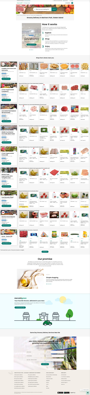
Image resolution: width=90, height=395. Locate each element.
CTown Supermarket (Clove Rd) (8, 154)
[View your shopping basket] (72, 3)
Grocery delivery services (65, 380)
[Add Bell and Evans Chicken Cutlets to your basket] (47, 68)
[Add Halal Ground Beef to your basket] (37, 217)
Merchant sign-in (64, 382)
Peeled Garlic (83, 72)
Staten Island (33, 15)
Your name (48, 352)
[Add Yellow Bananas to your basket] (27, 89)
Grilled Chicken (52, 72)
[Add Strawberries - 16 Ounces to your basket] (47, 217)
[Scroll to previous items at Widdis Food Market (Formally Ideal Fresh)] (18, 134)
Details (25, 72)
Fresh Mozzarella (32, 72)
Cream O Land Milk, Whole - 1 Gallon (43, 94)
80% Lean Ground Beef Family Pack (64, 115)
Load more (45, 251)
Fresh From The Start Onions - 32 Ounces (63, 202)
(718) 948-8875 (4, 135)
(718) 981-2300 (4, 179)
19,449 (6, 142)
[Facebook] (70, 392)
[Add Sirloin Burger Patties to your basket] (78, 68)
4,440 (6, 205)
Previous (45, 279)
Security (47, 388)
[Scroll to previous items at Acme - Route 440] (18, 239)
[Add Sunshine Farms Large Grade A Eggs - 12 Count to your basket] (68, 153)
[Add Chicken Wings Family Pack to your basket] (57, 153)
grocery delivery (18, 374)
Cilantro (82, 93)
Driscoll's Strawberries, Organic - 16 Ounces (74, 137)
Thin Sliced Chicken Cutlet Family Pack (84, 179)
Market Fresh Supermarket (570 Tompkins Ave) (7, 176)
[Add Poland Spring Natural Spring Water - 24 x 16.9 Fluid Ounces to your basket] (27, 132)
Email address (29, 355)
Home (18, 15)
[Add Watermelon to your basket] (78, 197)
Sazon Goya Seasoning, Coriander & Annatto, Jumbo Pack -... (64, 243)
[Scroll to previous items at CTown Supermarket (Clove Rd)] (18, 155)
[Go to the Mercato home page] (19, 2)
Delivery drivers (64, 378)
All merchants (63, 374)
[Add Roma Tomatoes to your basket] (57, 89)
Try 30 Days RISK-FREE (20, 307)
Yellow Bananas (22, 93)
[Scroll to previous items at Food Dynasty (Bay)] (18, 199)
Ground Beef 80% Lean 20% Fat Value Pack (23, 242)
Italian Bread (21, 72)
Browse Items (48, 376)
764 (6, 78)
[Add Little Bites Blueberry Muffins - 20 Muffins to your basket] (57, 111)
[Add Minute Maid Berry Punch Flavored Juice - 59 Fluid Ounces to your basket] (78, 153)
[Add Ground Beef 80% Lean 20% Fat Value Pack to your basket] (27, 236)
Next (73, 279)
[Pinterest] (73, 392)
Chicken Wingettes (33, 115)
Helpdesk (48, 380)
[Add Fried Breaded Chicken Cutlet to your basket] (68, 68)
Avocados (82, 201)
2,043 (6, 225)
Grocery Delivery (23, 15)
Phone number (49, 355)
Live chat (71, 0)
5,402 (6, 186)
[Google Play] (66, 393)
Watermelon (72, 201)
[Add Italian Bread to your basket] (27, 68)
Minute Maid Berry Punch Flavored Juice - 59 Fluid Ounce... (74, 158)
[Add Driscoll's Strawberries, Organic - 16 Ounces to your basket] (78, 132)
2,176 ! (31, 43)
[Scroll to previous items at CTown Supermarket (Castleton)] (18, 91)
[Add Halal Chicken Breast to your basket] (57, 217)
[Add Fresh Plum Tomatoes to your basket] (68, 132)
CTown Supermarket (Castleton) (8, 90)
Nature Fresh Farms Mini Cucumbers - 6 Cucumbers (44, 137)
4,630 (6, 163)
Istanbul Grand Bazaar (8, 217)
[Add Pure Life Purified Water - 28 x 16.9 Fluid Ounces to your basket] (37, 236)
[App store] (60, 393)
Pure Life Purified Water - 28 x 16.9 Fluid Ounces (34, 242)
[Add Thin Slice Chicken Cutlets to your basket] (68, 89)
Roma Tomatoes (53, 93)
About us (63, 384)
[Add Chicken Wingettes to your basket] (37, 111)
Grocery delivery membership (51, 374)
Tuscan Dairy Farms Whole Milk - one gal (53, 137)
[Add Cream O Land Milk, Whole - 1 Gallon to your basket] (47, 89)
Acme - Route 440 (7, 236)
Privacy (47, 382)
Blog (47, 386)
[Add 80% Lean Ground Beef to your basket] (57, 174)
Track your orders (49, 378)
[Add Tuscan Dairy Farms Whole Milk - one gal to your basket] (57, 132)
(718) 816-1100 (3, 199)
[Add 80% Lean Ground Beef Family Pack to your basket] (68, 111)
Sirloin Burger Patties (73, 72)
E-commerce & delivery (65, 376)
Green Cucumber (73, 242)
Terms (47, 384)
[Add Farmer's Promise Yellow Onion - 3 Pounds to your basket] (47, 236)
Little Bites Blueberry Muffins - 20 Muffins (53, 115)
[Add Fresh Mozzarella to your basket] (37, 68)
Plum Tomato (42, 201)
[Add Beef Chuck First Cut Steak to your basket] (78, 89)
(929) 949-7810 (4, 218)
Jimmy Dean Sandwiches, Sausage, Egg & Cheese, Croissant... (74, 116)
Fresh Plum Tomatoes (64, 136)
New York (28, 15)
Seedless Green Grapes (85, 136)
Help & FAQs (66, 0)
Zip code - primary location (32, 359)
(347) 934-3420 (4, 93)
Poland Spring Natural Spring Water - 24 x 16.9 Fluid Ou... (23, 137)
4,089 (6, 121)
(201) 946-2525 (4, 238)
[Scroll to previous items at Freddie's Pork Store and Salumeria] (18, 70)
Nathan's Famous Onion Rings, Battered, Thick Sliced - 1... (54, 243)
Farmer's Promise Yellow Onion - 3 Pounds (44, 242)
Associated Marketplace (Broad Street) (9, 111)
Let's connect (45, 364)
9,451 (6, 100)
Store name (29, 352)
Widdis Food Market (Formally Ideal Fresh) (8, 133)
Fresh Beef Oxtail (32, 93)
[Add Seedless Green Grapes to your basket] (78, 174)
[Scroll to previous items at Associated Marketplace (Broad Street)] (18, 113)
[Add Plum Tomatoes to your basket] (68, 217)
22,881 (6, 243)
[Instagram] (74, 392)
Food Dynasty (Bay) (7, 197)
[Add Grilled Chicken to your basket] (57, 68)
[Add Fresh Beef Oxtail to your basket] (37, 89)
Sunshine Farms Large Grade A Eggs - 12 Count (85, 115)
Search (54, 9)
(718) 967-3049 (4, 72)
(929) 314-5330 (4, 114)
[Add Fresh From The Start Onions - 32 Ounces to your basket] (68, 197)
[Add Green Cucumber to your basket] (78, 236)
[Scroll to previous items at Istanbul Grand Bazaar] (18, 218)
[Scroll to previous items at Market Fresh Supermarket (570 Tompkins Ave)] (18, 176)
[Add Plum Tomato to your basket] (47, 197)
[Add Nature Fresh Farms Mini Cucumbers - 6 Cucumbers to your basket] (47, 132)
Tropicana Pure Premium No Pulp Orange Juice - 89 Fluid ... (85, 243)
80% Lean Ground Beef (54, 178)
